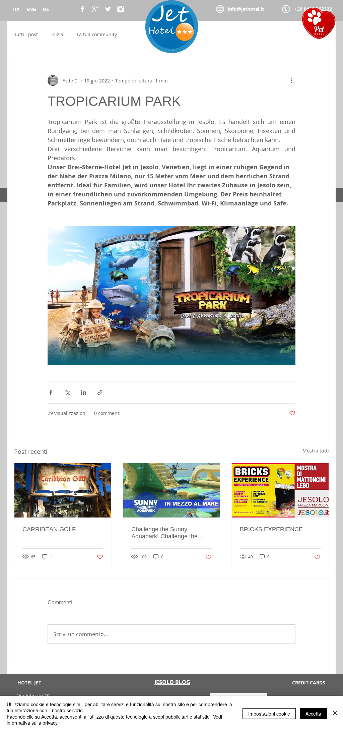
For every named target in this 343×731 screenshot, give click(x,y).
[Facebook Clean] (82, 9)
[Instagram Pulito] (120, 9)
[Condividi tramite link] (100, 392)
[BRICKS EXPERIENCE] (280, 490)
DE (46, 9)
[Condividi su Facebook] (51, 392)
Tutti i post (26, 34)
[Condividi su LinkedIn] (83, 392)
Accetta (313, 713)
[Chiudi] (335, 713)
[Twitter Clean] (108, 9)
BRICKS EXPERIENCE (271, 529)
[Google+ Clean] (95, 9)
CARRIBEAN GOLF (49, 529)
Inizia (57, 34)
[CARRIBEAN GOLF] (62, 490)
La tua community (97, 34)
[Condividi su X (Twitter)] (67, 392)
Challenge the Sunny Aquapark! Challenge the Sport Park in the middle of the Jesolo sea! (166, 533)
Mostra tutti (315, 450)
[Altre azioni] (291, 80)
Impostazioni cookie (269, 713)
